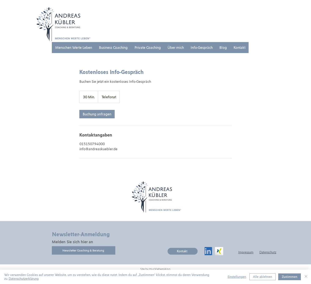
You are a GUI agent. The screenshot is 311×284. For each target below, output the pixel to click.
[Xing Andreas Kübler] (219, 251)
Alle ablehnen (262, 277)
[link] (97, 114)
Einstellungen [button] (237, 277)
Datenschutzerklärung (24, 278)
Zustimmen (289, 277)
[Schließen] (305, 277)
